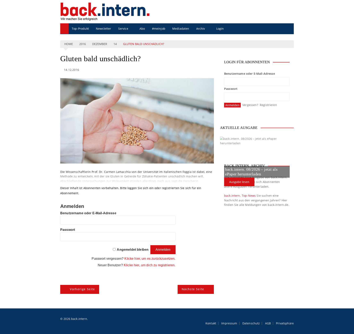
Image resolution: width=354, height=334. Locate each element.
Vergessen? (250, 105)
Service (123, 28)
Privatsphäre (285, 323)
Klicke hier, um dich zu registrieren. (150, 265)
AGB (268, 323)
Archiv (200, 28)
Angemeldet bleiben (133, 249)
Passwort (67, 229)
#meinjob (158, 28)
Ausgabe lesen (239, 182)
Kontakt (210, 323)
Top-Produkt (80, 28)
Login (220, 28)
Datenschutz (251, 323)
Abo (142, 28)
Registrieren (268, 105)
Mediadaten (180, 28)
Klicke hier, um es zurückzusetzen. (149, 258)
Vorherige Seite (82, 289)
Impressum (229, 323)
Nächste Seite (193, 289)
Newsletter (103, 28)
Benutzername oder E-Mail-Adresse (88, 213)
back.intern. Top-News (240, 195)
